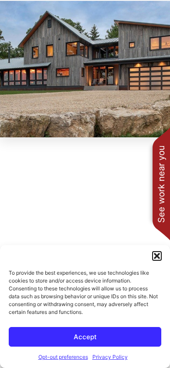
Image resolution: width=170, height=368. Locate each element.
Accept (85, 337)
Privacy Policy (110, 357)
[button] (157, 256)
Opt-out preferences (63, 357)
